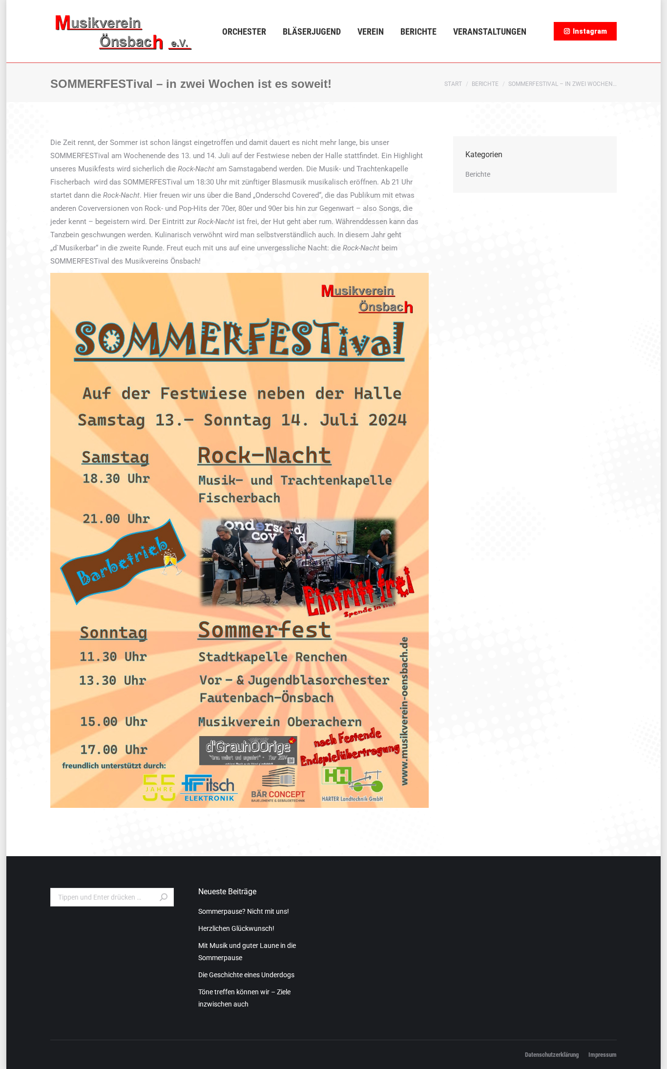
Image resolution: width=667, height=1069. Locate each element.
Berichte (485, 84)
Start (453, 84)
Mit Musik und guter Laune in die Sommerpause (247, 952)
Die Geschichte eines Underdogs (246, 975)
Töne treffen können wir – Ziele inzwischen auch (244, 998)
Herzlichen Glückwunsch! (236, 928)
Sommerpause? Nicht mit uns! (243, 911)
